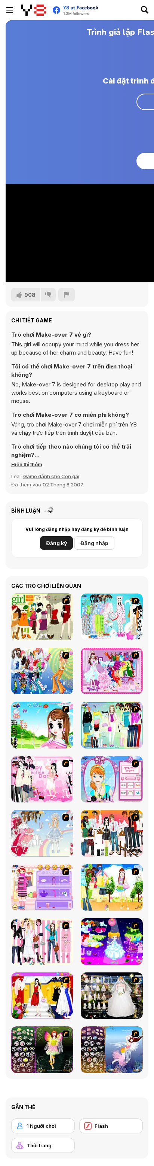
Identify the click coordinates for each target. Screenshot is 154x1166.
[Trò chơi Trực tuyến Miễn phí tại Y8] (33, 10)
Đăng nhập (94, 543)
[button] (26, 464)
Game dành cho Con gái (51, 476)
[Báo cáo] (66, 294)
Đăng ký (56, 543)
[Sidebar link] (9, 10)
